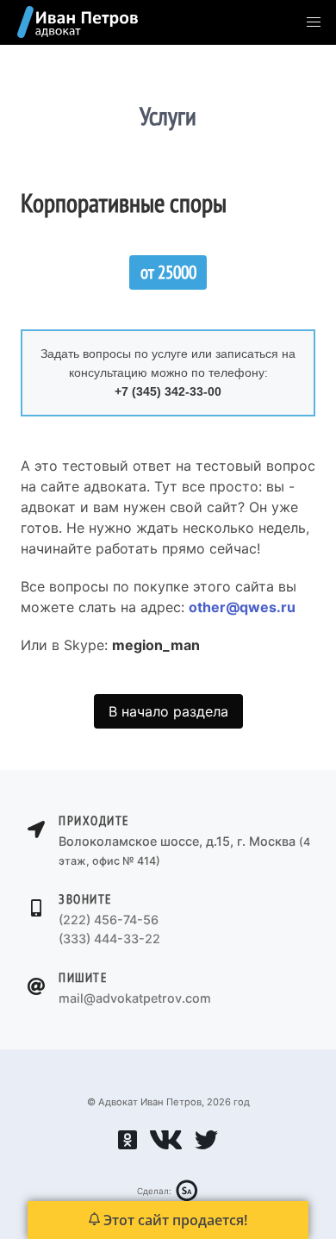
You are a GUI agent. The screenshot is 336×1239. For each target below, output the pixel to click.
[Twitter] (206, 1145)
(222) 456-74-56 (109, 919)
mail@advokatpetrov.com (135, 998)
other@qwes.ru (242, 607)
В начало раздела (168, 711)
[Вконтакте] (166, 1145)
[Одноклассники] (127, 1145)
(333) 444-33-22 (109, 938)
